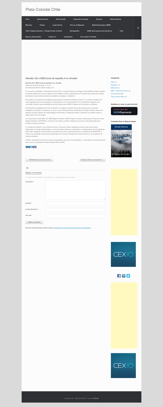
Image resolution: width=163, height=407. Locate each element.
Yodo (121, 31)
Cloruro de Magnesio (77, 25)
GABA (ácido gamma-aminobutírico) (99, 31)
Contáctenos (68, 37)
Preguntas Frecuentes (80, 19)
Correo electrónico (32, 209)
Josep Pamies (57, 25)
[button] (138, 28)
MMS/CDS (114, 88)
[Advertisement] (81, 60)
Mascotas (29, 25)
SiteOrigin (96, 398)
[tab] (28, 168)
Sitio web (28, 215)
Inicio (27, 19)
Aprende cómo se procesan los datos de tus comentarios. (72, 228)
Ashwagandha (74, 31)
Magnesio (114, 85)
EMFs (113, 82)
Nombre (29, 203)
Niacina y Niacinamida (33, 37)
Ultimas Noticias (115, 19)
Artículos (99, 19)
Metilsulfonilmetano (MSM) (101, 25)
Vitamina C (52, 37)
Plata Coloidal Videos (118, 96)
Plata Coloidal (61, 19)
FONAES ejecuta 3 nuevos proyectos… (39, 160)
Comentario (30, 182)
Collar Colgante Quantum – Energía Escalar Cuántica (44, 31)
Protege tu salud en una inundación (92, 160)
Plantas (42, 25)
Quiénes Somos (42, 19)
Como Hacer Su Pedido (88, 37)
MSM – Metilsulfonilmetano (119, 91)
